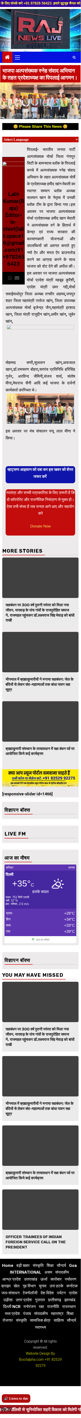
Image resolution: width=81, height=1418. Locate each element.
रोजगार (7, 1320)
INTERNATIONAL (25, 1272)
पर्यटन (61, 1292)
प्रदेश (73, 1292)
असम (48, 1272)
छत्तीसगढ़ (54, 1299)
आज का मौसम (42, 939)
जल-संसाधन (10, 1292)
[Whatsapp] (10, 278)
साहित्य (59, 1320)
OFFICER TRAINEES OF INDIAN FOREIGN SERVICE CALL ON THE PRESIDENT (36, 1242)
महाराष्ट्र (57, 1313)
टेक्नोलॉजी (30, 1292)
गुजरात (40, 1299)
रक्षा (41, 1306)
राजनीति (53, 1306)
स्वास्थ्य (40, 1327)
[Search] (74, 57)
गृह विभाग (29, 1285)
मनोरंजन (30, 1306)
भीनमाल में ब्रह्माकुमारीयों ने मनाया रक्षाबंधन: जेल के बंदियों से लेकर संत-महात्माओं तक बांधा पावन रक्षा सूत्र (40, 684)
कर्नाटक (72, 1285)
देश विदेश (47, 1292)
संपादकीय (62, 1272)
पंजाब (27, 1313)
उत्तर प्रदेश (24, 1299)
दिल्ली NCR (11, 1306)
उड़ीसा (8, 1299)
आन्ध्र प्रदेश (11, 1279)
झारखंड (69, 1299)
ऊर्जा (43, 1279)
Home (7, 1265)
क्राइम (6, 1285)
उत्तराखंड (30, 1279)
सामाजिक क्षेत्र (40, 1320)
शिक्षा (50, 1265)
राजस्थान (69, 1306)
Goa (73, 1265)
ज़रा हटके (56, 1285)
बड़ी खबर (23, 1265)
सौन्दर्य (61, 1265)
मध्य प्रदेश (12, 1313)
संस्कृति (38, 1265)
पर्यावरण (70, 1279)
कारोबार (56, 1279)
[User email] (17, 278)
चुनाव (42, 1285)
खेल (17, 1285)
